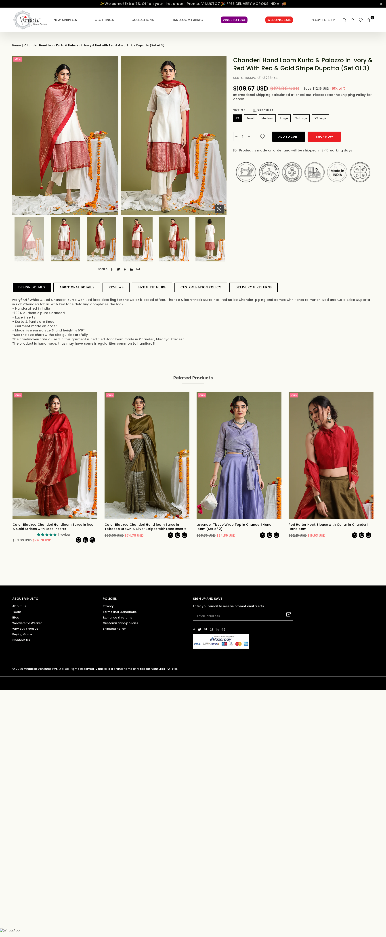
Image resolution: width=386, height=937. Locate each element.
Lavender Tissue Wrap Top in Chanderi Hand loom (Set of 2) (234, 527)
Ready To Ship (323, 20)
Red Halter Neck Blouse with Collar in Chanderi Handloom (328, 527)
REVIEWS (116, 287)
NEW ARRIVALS (65, 20)
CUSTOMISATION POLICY (200, 287)
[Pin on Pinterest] (125, 269)
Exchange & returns (117, 617)
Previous (16, 136)
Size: (253, 110)
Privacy (108, 606)
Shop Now (324, 136)
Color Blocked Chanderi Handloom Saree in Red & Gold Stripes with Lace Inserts (53, 527)
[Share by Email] (138, 269)
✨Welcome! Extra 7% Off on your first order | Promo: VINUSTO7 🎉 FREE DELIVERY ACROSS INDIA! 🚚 (193, 3)
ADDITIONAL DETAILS (76, 287)
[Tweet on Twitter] (118, 269)
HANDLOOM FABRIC (187, 20)
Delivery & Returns (253, 287)
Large (284, 118)
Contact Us (21, 640)
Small (250, 118)
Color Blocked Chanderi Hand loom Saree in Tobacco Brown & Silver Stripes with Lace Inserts (146, 527)
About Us (19, 606)
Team (16, 612)
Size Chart (265, 110)
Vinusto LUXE (234, 20)
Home (16, 45)
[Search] (344, 20)
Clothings (104, 20)
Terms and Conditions (120, 612)
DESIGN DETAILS (31, 287)
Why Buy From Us (25, 629)
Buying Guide (22, 634)
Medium (267, 118)
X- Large (301, 118)
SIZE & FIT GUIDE (152, 287)
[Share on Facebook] (112, 269)
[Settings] (352, 20)
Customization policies (120, 623)
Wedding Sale (279, 20)
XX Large (321, 118)
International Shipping (252, 95)
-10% (18, 59)
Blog (15, 617)
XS (237, 118)
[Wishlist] (361, 20)
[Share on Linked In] (131, 269)
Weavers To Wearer (27, 623)
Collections (143, 20)
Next (223, 136)
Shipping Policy (354, 95)
